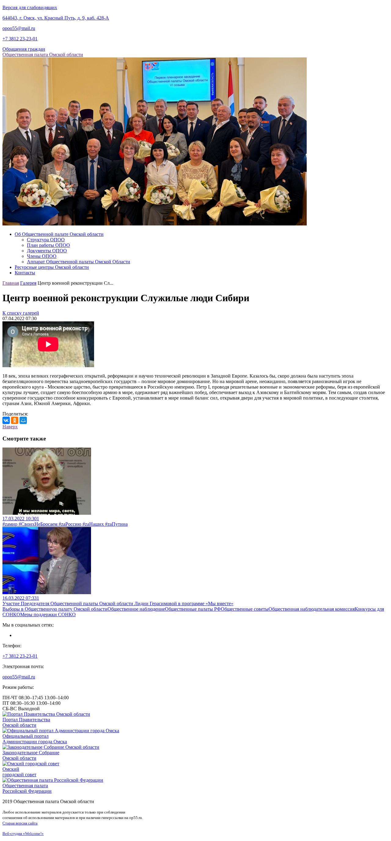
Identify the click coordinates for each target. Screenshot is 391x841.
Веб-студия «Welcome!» (23, 833)
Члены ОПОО (42, 256)
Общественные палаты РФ (193, 609)
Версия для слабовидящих (29, 7)
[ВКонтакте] (6, 420)
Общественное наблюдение (136, 609)
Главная (10, 283)
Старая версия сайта (20, 823)
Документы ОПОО (47, 250)
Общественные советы (245, 609)
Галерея (28, 283)
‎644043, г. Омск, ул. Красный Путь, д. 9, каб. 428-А (55, 17)
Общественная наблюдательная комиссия (312, 609)
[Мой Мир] (23, 420)
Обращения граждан (23, 49)
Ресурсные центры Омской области (52, 267)
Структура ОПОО (46, 239)
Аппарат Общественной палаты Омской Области (78, 261)
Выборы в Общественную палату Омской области (55, 609)
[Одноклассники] (14, 420)
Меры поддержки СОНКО (48, 614)
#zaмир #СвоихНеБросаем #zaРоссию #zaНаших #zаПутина (65, 524)
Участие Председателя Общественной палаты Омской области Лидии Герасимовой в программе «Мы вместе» (117, 603)
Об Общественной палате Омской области (59, 234)
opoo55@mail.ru (18, 28)
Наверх (10, 426)
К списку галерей (20, 313)
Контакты (25, 272)
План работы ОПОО (48, 245)
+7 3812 (20, 38)
